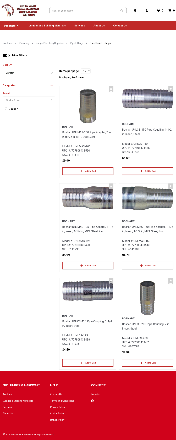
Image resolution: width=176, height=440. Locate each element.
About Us (8, 413)
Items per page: (69, 71)
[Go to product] (87, 106)
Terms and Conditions (62, 400)
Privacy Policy (57, 407)
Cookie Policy (57, 413)
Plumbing (24, 43)
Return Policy (57, 420)
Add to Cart (90, 171)
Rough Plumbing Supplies (50, 43)
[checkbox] (6, 55)
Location (95, 394)
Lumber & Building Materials (18, 400)
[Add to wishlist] (111, 89)
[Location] (135, 10)
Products (8, 43)
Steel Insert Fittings (100, 43)
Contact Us (56, 394)
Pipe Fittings (76, 43)
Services (7, 407)
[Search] (51, 100)
